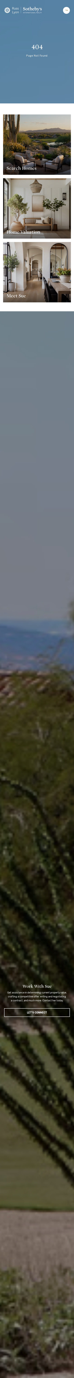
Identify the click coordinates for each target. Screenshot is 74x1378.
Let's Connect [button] (37, 1012)
